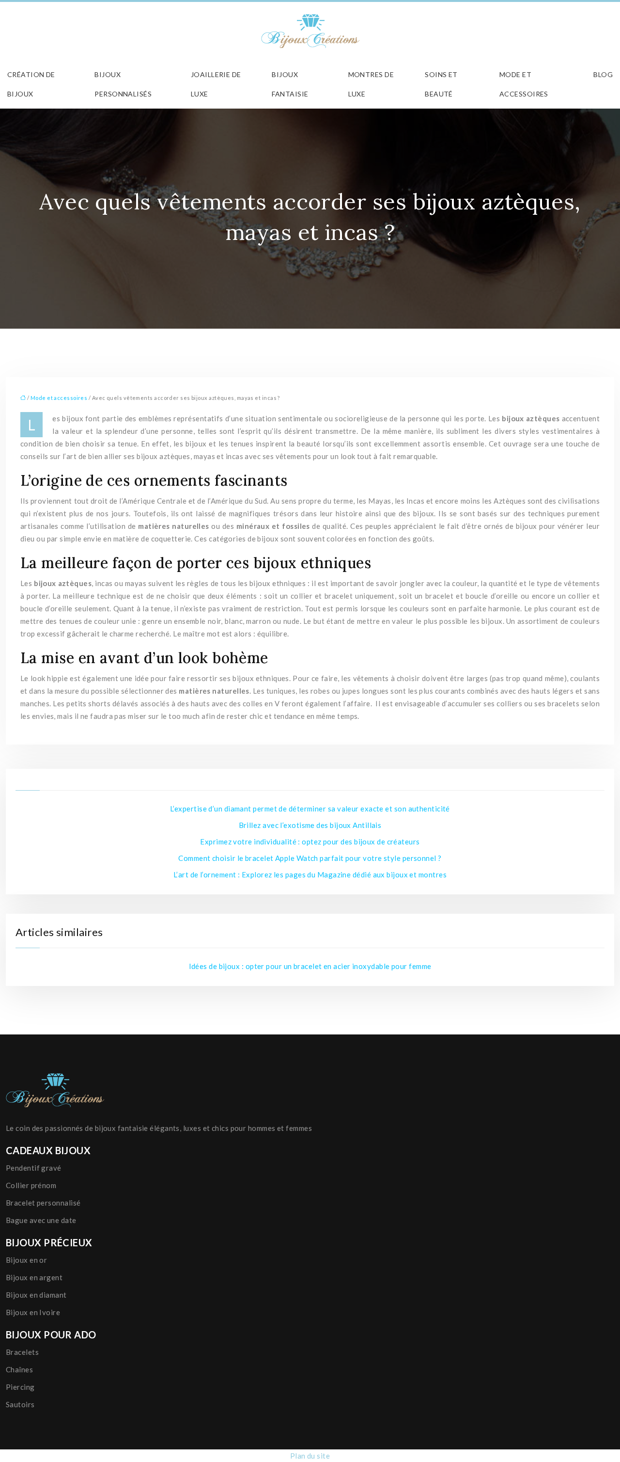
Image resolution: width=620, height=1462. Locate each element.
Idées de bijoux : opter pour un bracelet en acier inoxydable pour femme (310, 966)
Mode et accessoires (523, 84)
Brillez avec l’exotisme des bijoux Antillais (310, 825)
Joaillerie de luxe (216, 84)
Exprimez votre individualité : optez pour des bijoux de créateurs (309, 841)
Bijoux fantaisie (290, 84)
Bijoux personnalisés (123, 84)
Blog (603, 74)
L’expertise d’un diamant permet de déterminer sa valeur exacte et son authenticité (310, 808)
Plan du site (310, 1455)
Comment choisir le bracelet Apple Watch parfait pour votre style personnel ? (309, 858)
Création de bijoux (31, 84)
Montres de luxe (371, 84)
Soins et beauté (441, 84)
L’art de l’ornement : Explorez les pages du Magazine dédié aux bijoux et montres (310, 874)
